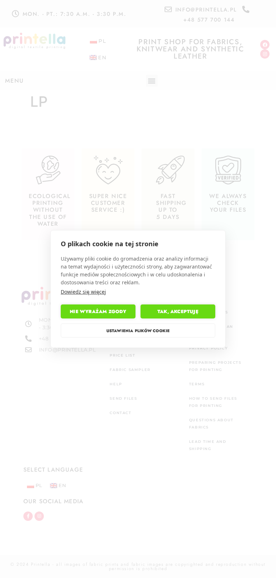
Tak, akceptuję (177, 311)
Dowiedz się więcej (83, 291)
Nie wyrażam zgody (98, 311)
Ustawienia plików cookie (138, 331)
